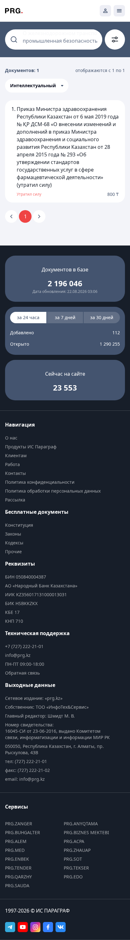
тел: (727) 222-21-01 (26, 761)
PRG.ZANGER (18, 824)
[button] (36, 86)
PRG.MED (15, 850)
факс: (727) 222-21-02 (27, 770)
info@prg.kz (18, 655)
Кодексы (14, 543)
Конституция (19, 525)
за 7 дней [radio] (65, 317)
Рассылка (15, 500)
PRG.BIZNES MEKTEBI (86, 832)
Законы (13, 534)
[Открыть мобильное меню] (119, 10)
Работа (12, 464)
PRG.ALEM (16, 841)
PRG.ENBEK (17, 859)
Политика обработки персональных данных (53, 491)
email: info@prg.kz (25, 779)
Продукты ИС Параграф (30, 447)
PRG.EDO (73, 877)
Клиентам (16, 455)
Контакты (15, 473)
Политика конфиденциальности (39, 482)
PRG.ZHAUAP (77, 850)
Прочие (13, 552)
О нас (11, 438)
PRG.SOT (73, 859)
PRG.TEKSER (76, 868)
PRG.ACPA (74, 841)
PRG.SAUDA (17, 885)
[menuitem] (59, 438)
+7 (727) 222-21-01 (24, 646)
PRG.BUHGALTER (22, 832)
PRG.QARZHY (18, 877)
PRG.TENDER (18, 868)
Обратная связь (22, 673)
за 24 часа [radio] (28, 317)
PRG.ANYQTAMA (81, 824)
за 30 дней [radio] (101, 317)
